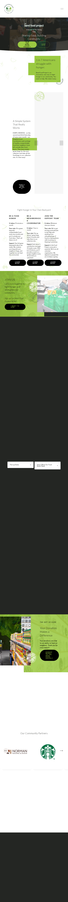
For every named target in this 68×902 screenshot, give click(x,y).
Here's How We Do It (22, 186)
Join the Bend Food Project (27, 44)
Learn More (43, 45)
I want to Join (15, 307)
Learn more (35, 263)
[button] (19, 69)
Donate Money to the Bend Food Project (49, 655)
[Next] (61, 750)
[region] (34, 754)
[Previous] (5, 750)
